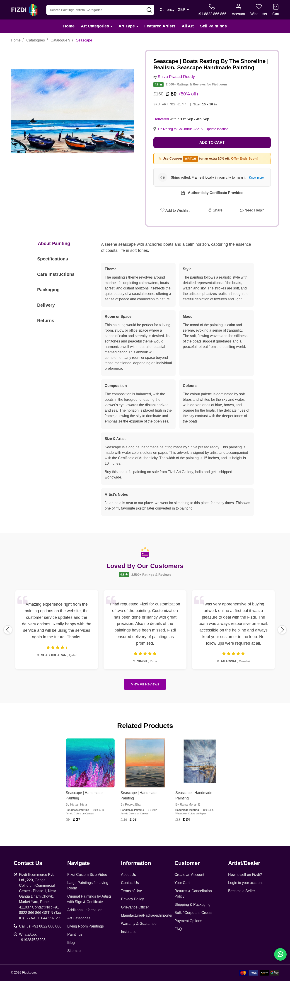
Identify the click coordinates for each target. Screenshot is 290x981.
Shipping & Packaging (192, 904)
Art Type (126, 26)
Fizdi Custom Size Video (87, 875)
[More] (111, 26)
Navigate (78, 863)
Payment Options (188, 921)
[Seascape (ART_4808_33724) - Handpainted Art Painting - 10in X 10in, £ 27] (90, 762)
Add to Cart (212, 142)
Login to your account (245, 883)
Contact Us (130, 883)
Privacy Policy (132, 899)
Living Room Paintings (85, 926)
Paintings (74, 934)
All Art (188, 26)
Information (136, 863)
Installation (129, 932)
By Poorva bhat (131, 804)
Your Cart (182, 883)
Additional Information (84, 910)
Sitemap (74, 951)
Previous (7, 629)
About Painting (54, 243)
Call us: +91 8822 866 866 (40, 926)
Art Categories (95, 26)
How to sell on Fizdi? (245, 875)
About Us (128, 875)
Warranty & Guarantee (139, 923)
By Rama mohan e (187, 804)
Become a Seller (241, 891)
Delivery (46, 305)
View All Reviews (145, 684)
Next (282, 629)
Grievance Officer (135, 907)
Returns (45, 320)
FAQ (178, 929)
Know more (256, 177)
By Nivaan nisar (76, 804)
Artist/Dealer (244, 863)
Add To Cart (96, 833)
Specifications (52, 258)
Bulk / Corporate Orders (193, 913)
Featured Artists (159, 26)
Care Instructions (56, 274)
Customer (187, 863)
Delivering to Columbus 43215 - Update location (193, 129)
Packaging (48, 289)
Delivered (161, 119)
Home (69, 26)
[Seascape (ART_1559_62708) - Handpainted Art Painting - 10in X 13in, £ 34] (199, 762)
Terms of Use (131, 891)
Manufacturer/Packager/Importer (146, 915)
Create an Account (189, 875)
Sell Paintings (213, 26)
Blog (71, 943)
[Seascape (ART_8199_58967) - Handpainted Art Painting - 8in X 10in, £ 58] (145, 762)
